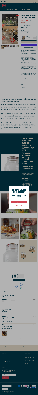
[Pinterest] (21, 205)
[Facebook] (16, 205)
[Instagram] (17, 205)
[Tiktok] (20, 205)
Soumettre (19, 202)
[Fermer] (28, 187)
